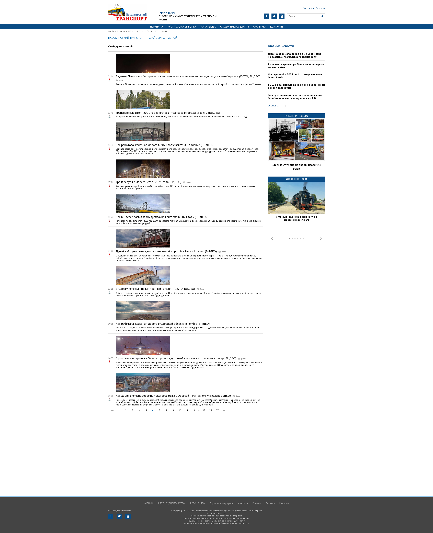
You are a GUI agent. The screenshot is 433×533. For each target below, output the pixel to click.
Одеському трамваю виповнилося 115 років (296, 166)
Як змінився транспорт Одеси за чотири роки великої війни (296, 65)
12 (193, 410)
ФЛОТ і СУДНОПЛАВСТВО (181, 26)
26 (210, 410)
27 (217, 410)
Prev (272, 238)
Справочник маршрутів (234, 26)
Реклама (270, 503)
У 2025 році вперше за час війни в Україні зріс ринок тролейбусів (296, 86)
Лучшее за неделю (296, 115)
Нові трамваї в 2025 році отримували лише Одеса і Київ (295, 76)
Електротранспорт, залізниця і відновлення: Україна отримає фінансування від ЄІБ (295, 96)
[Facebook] (266, 16)
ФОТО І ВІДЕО (208, 26)
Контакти (276, 26)
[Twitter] (274, 16)
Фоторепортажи (296, 179)
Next (321, 238)
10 (180, 410)
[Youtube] (281, 16)
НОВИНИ (154, 26)
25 (203, 410)
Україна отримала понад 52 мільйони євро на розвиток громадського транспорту (294, 55)
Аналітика (259, 26)
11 (186, 410)
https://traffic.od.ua (127, 12)
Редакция (284, 503)
